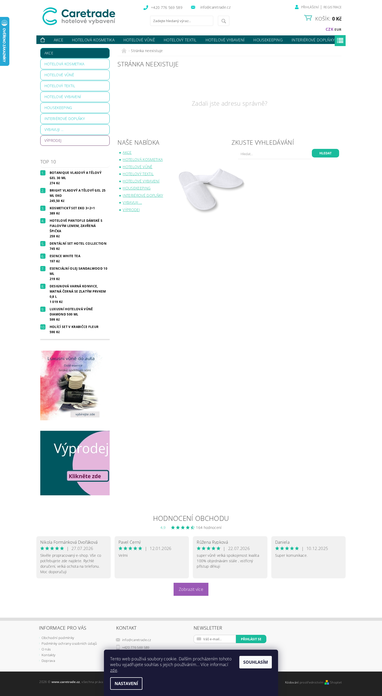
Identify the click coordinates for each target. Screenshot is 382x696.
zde (113, 670)
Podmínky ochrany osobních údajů (69, 643)
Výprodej (53, 140)
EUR (337, 29)
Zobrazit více (191, 589)
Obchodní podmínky (58, 637)
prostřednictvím (312, 682)
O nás (46, 649)
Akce (58, 39)
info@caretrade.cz (136, 639)
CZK (329, 29)
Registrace (333, 7)
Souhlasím (255, 662)
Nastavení (126, 683)
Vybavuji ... (54, 129)
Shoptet (336, 682)
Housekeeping (268, 39)
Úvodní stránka (43, 40)
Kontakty (49, 655)
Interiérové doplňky (313, 39)
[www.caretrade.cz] (88, 16)
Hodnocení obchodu (191, 518)
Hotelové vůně (139, 39)
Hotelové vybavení (225, 39)
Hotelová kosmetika (93, 39)
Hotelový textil (180, 39)
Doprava (48, 660)
